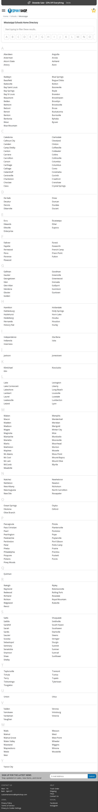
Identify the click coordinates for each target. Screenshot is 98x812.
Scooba (7, 638)
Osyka (54, 505)
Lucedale (56, 396)
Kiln (5, 371)
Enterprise (8, 231)
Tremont (56, 671)
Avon (54, 64)
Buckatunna (57, 111)
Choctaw (7, 182)
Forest (55, 242)
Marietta (7, 440)
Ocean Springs (10, 505)
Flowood (7, 260)
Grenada (56, 282)
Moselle (55, 450)
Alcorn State (9, 61)
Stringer (55, 638)
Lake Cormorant (11, 386)
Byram (55, 122)
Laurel (6, 396)
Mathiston (8, 447)
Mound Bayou (58, 457)
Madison (7, 426)
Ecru (6, 220)
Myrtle (55, 464)
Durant (55, 208)
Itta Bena (56, 337)
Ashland (55, 61)
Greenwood (57, 278)
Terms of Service (7, 805)
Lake (6, 382)
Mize (54, 433)
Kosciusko (56, 367)
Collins (55, 154)
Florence (7, 256)
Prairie (55, 548)
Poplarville (56, 538)
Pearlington (9, 534)
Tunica (55, 674)
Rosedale (56, 596)
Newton (55, 483)
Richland (7, 596)
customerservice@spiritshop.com (14, 794)
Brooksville (57, 104)
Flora (6, 253)
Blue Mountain (10, 125)
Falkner (7, 242)
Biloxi (6, 122)
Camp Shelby (9, 147)
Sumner (55, 649)
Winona (55, 748)
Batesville (8, 84)
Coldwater (56, 151)
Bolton (55, 84)
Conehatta (56, 172)
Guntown (56, 292)
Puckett (55, 555)
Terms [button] (68, 3)
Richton (7, 599)
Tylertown (56, 681)
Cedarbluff (8, 172)
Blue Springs (57, 77)
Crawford (56, 179)
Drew (54, 198)
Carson (7, 161)
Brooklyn (56, 101)
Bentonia (8, 118)
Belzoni (7, 108)
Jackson (7, 355)
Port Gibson (57, 541)
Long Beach (57, 389)
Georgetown (9, 278)
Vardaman (8, 715)
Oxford (55, 509)
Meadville (8, 468)
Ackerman (8, 57)
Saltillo (7, 621)
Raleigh (7, 585)
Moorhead (56, 443)
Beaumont (8, 97)
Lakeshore (8, 389)
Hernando (8, 321)
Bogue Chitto (58, 80)
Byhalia (55, 118)
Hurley (55, 325)
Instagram (54, 805)
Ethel (54, 224)
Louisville (56, 393)
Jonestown (57, 355)
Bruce (54, 108)
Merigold (56, 426)
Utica (54, 696)
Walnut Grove (10, 737)
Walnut (7, 734)
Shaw (6, 656)
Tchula (7, 674)
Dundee (55, 205)
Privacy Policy (6, 803)
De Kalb (7, 198)
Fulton (55, 256)
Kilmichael (8, 367)
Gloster (7, 292)
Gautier (7, 275)
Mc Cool (7, 457)
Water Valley (9, 741)
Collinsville (56, 158)
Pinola (55, 524)
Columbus (56, 165)
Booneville (56, 87)
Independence (10, 337)
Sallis (6, 618)
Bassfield (8, 80)
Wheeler (56, 741)
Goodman (56, 271)
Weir (6, 755)
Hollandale (57, 307)
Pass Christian (10, 527)
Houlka (55, 318)
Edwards (7, 224)
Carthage (8, 165)
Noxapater (57, 493)
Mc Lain (7, 461)
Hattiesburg (9, 311)
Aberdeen (8, 54)
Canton (7, 151)
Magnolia (8, 433)
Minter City (57, 429)
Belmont (7, 104)
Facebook (54, 803)
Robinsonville (58, 589)
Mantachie (8, 436)
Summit (55, 645)
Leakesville (9, 400)
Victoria (55, 715)
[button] (3, 10)
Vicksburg (56, 712)
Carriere (7, 154)
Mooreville (57, 440)
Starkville (56, 632)
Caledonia (8, 137)
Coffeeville (56, 147)
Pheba (6, 548)
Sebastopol (9, 642)
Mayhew (7, 450)
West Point (57, 737)
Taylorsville (9, 671)
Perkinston (9, 541)
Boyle (54, 90)
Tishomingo (9, 681)
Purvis (55, 559)
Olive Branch (9, 512)
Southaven (57, 628)
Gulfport (56, 285)
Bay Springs (9, 90)
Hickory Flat (9, 325)
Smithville (56, 621)
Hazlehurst (9, 314)
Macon (7, 419)
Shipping (53, 791)
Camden (7, 144)
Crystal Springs (59, 186)
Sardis (6, 632)
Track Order (54, 788)
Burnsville (56, 115)
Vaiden (7, 708)
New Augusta (10, 490)
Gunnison (56, 289)
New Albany (9, 486)
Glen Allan (8, 285)
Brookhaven (57, 97)
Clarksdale (56, 137)
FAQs (52, 794)
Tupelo (55, 678)
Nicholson (56, 486)
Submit (92, 776)
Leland (7, 403)
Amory (7, 64)
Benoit (7, 111)
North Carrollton (59, 490)
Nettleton (8, 483)
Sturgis (55, 642)
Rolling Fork (57, 592)
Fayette (7, 246)
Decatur (7, 201)
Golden (7, 296)
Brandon (56, 94)
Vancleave (8, 712)
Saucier (7, 635)
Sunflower (56, 656)
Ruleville (55, 603)
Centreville (8, 175)
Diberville (8, 208)
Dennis (7, 205)
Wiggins (55, 744)
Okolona (7, 509)
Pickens (7, 559)
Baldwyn (7, 77)
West (54, 734)
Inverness (8, 344)
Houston (56, 321)
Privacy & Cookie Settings (11, 808)
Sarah (6, 628)
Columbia (56, 161)
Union (6, 696)
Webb (6, 751)
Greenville (56, 275)
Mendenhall (57, 419)
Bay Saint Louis (10, 87)
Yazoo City (8, 766)
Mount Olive (57, 461)
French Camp (58, 249)
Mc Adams (8, 454)
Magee (7, 429)
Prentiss (55, 552)
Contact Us (54, 796)
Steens (55, 635)
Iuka (54, 340)
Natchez (7, 479)
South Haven (58, 625)
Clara (6, 186)
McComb (8, 464)
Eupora (55, 227)
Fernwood (8, 249)
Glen (6, 282)
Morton (55, 447)
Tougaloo (8, 685)
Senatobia (8, 649)
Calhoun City (9, 140)
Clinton (55, 144)
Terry (6, 678)
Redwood (8, 592)
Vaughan (8, 719)
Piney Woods (9, 562)
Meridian (56, 422)
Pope (54, 534)
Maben (7, 415)
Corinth (55, 175)
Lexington (56, 382)
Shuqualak (56, 618)
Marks (6, 443)
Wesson (55, 730)
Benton (7, 115)
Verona (55, 708)
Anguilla (55, 54)
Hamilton (8, 307)
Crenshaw (56, 182)
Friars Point (57, 253)
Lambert (7, 393)
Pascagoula (9, 524)
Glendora (8, 289)
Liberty (55, 386)
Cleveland (56, 140)
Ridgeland (8, 603)
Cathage (7, 168)
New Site (8, 493)
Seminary (8, 645)
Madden (7, 422)
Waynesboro (9, 748)
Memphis (56, 415)
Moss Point (57, 454)
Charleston (9, 179)
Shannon (8, 652)
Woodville (56, 751)
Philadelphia (9, 552)
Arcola (55, 57)
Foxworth (56, 246)
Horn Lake (56, 314)
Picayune (8, 555)
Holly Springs (58, 311)
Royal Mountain (59, 599)
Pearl (6, 531)
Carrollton (8, 158)
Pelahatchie (9, 538)
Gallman (7, 271)
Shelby (7, 659)
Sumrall (55, 652)
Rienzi (6, 606)
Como (54, 168)
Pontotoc (56, 531)
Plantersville (57, 527)
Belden (7, 101)
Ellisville (7, 227)
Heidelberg (9, 318)
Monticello (56, 436)
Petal (6, 545)
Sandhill (7, 625)
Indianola (8, 340)
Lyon (54, 403)
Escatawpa (56, 220)
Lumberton (57, 400)
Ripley (54, 585)
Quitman (7, 574)
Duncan (55, 201)
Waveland (8, 744)
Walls (6, 730)
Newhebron (57, 479)
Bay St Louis (9, 94)
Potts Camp (57, 545)
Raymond (8, 589)
